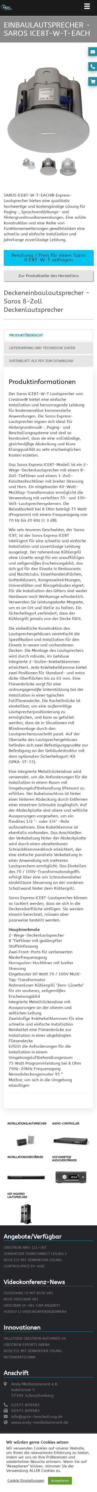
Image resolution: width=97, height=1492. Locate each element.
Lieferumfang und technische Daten (42, 348)
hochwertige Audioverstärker (64, 1159)
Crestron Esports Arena (26, 1345)
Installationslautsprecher (27, 1123)
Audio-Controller (65, 1123)
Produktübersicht (26, 335)
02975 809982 (25, 1405)
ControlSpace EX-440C (24, 1266)
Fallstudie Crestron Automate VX (35, 1338)
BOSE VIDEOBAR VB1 (21, 1299)
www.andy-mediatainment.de (39, 1422)
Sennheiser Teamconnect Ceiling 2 (35, 1254)
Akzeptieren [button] (60, 1481)
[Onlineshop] (92, 81)
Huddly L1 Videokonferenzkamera (35, 1312)
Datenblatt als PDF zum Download (41, 361)
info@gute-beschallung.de (37, 1416)
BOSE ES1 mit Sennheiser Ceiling (33, 1260)
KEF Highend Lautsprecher (17, 1195)
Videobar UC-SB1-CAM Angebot (32, 1305)
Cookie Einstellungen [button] (25, 1481)
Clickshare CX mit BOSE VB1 (28, 1293)
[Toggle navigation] (87, 6)
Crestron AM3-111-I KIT (25, 1247)
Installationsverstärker (25, 1157)
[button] (48, 257)
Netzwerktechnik (20, 1357)
